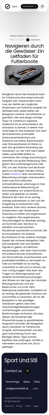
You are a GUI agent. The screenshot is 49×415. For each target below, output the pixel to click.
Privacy (19, 406)
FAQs (37, 381)
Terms (28, 406)
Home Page (12, 381)
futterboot (15, 174)
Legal (36, 406)
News (27, 381)
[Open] (42, 6)
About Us (9, 406)
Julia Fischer (35, 40)
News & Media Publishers (23, 36)
